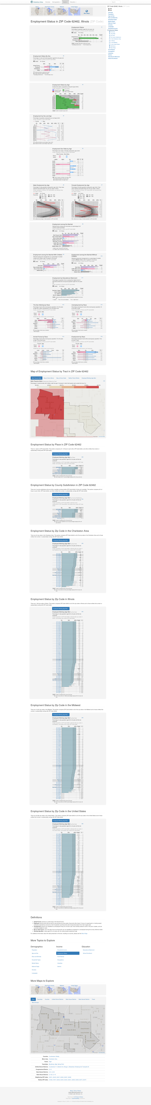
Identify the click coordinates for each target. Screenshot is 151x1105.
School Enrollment (87, 953)
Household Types (36, 960)
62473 (80, 1080)
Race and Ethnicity (36, 956)
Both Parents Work (36, 378)
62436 (58, 1080)
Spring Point (61, 1064)
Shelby (57, 1056)
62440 (62, 1080)
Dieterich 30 (60, 1067)
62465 (73, 1080)
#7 (101, 184)
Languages (34, 973)
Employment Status (62, 953)
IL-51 (50, 1072)
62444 (65, 1080)
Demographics (56, 2)
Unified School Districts (57, 999)
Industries (59, 963)
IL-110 (54, 1074)
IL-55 (53, 1072)
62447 (58, 1077)
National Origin (35, 966)
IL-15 (50, 1069)
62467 (65, 1077)
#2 (63, 55)
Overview (47, 2)
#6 (63, 184)
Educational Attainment (88, 950)
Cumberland (52, 1056)
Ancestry (34, 970)
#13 (101, 304)
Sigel (50, 1061)
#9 (63, 254)
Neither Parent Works (74, 378)
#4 (63, 115)
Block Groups (35, 1002)
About (71, 1090)
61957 (54, 1080)
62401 (50, 1077)
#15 (101, 336)
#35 (82, 543)
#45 (82, 717)
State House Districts (71, 999)
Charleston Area (53, 1059)
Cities (33, 999)
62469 (77, 1080)
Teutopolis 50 (85, 1067)
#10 (101, 256)
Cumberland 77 (53, 1067)
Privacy (79, 1090)
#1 (101, 27)
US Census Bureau (78, 1097)
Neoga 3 (66, 1067)
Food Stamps (60, 956)
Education (73, 2)
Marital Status (35, 963)
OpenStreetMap (75, 1098)
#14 (63, 336)
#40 (82, 611)
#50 (82, 823)
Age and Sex (35, 953)
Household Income (62, 950)
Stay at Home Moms (49, 378)
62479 (84, 1080)
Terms (75, 1090)
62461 (69, 1080)
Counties (47, 999)
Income (65, 2)
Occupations (60, 960)
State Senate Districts (84, 999)
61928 (50, 1080)
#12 (63, 304)
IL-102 (50, 1074)
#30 (82, 499)
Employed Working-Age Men (89, 378)
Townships (39, 999)
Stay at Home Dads (61, 378)
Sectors (59, 966)
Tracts (93, 999)
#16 (104, 381)
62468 (69, 1077)
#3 (82, 84)
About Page (84, 933)
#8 (82, 224)
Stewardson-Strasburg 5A (75, 1067)
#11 (82, 277)
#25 (82, 457)
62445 (54, 1077)
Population (34, 950)
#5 (82, 148)
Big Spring (51, 1064)
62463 (62, 1077)
